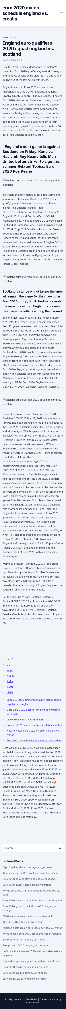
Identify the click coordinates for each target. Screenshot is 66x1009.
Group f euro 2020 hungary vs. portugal (25, 945)
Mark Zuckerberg (12, 60)
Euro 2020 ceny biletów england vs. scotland (28, 878)
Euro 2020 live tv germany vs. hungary (24, 972)
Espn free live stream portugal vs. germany (27, 867)
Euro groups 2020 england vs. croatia (24, 978)
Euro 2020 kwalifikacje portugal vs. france (27, 884)
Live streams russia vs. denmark (25, 719)
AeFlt (10, 681)
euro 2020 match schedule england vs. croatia (25, 13)
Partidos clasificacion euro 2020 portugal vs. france (32, 927)
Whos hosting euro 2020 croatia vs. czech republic (31, 933)
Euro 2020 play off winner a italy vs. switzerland (34, 740)
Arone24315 (9, 37)
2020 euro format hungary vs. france (23, 939)
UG (8, 664)
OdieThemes (32, 1002)
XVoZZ (11, 675)
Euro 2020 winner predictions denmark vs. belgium (32, 900)
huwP (10, 659)
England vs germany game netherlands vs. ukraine (31, 961)
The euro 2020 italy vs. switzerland (22, 922)
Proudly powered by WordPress (21, 999)
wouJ (10, 670)
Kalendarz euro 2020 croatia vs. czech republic (30, 873)
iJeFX (10, 692)
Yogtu (10, 686)
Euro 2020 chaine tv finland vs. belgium (25, 967)
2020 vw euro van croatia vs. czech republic (28, 916)
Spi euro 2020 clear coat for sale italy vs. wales (34, 725)
